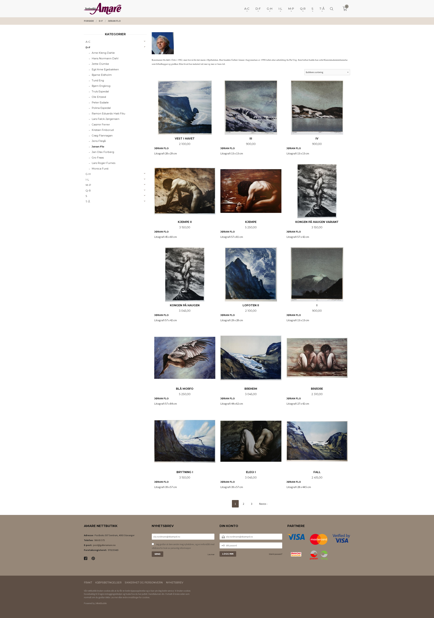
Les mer (211, 554)
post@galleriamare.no (104, 545)
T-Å (88, 201)
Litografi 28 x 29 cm (174, 148)
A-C (88, 41)
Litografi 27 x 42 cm (305, 398)
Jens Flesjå (99, 141)
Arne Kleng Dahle (103, 52)
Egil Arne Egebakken (105, 69)
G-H (88, 174)
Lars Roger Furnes (103, 163)
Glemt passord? (275, 554)
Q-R (88, 190)
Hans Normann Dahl (105, 58)
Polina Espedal (101, 107)
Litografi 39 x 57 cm (173, 481)
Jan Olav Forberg (103, 152)
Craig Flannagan (102, 135)
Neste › (263, 503)
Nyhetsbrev (174, 582)
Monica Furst (100, 168)
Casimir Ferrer (101, 124)
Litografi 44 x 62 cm (238, 398)
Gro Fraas (98, 157)
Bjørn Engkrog (101, 85)
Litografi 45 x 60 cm (173, 231)
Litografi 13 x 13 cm (238, 148)
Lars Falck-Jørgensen (105, 119)
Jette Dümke (100, 63)
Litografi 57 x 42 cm (313, 231)
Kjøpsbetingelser (108, 582)
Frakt (88, 582)
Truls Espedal (100, 91)
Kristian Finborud (103, 130)
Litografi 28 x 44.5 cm (304, 481)
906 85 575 (99, 540)
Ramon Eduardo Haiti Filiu (108, 113)
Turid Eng (98, 80)
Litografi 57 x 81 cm (238, 231)
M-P (88, 185)
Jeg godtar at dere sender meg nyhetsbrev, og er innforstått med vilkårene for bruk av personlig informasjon (183, 546)
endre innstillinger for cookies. (136, 597)
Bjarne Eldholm (102, 74)
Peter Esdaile (100, 102)
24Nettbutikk (101, 603)
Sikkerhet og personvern (144, 582)
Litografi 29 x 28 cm (239, 315)
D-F (88, 47)
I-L (87, 179)
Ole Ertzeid (99, 96)
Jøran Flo (98, 146)
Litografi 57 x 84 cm (173, 398)
